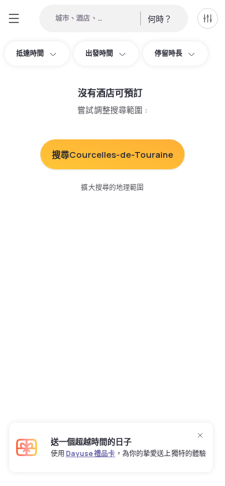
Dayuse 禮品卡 (90, 453)
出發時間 (99, 53)
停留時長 (168, 53)
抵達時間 (30, 53)
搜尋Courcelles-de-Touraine (112, 155)
